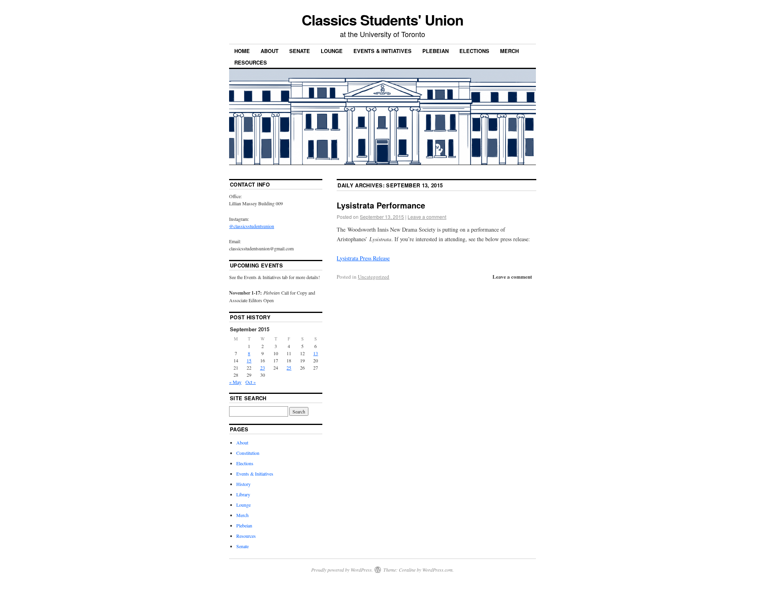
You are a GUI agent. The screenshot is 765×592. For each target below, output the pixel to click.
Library (243, 494)
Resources (250, 62)
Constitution (247, 453)
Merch (509, 51)
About (270, 51)
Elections (474, 51)
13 (315, 353)
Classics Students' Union (382, 19)
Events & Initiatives (382, 51)
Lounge (332, 51)
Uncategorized (373, 276)
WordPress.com (437, 569)
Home (242, 51)
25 (288, 367)
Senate (299, 51)
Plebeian (435, 51)
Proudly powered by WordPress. (342, 569)
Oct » (250, 382)
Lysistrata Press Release (363, 258)
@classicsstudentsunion (251, 226)
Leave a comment (427, 216)
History (243, 484)
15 (249, 360)
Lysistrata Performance (381, 205)
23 (262, 367)
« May (235, 382)
